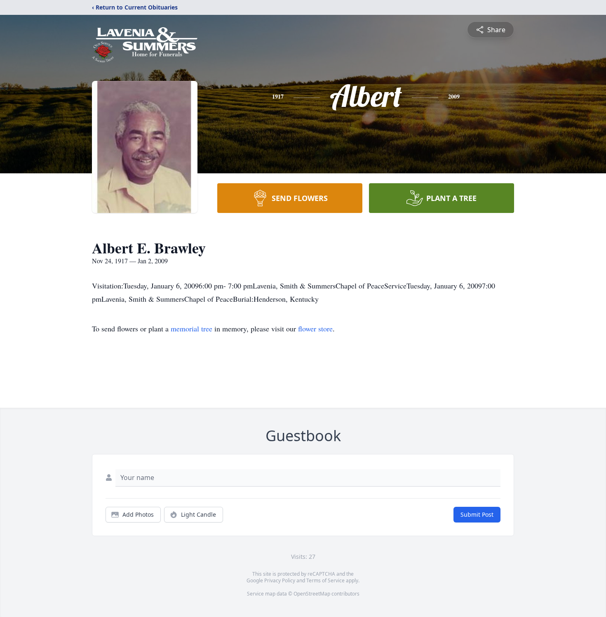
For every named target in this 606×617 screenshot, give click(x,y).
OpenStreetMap (312, 593)
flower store (315, 328)
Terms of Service (325, 580)
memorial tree (191, 328)
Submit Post (476, 514)
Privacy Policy (279, 580)
